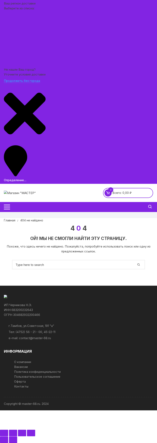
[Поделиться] (22, 433)
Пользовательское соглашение (37, 377)
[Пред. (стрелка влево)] (4, 439)
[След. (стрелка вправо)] (13, 439)
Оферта (20, 381)
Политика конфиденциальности (37, 372)
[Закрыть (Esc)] (31, 433)
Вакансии (21, 367)
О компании (22, 362)
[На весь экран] (13, 433)
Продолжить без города (22, 81)
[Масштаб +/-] (4, 433)
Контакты (21, 386)
